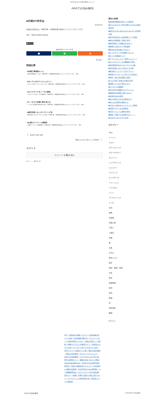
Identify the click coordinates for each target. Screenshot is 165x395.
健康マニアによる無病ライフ (79, 344)
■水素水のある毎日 (115, 96)
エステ (111, 143)
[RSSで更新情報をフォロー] (90, 53)
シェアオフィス (115, 163)
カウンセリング (115, 148)
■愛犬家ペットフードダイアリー (121, 71)
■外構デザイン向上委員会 (118, 109)
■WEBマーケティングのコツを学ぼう (123, 74)
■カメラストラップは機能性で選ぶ (121, 62)
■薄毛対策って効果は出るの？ (120, 43)
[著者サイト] (38, 53)
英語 (110, 293)
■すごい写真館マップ (116, 56)
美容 (110, 288)
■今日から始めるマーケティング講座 (122, 105)
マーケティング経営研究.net (79, 379)
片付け (111, 253)
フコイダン (113, 188)
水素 (110, 248)
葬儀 (110, 298)
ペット (111, 193)
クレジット (113, 158)
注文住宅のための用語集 (87, 369)
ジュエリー (113, 168)
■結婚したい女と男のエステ (119, 84)
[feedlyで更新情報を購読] (64, 53)
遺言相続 (112, 308)
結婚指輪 (112, 283)
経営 (110, 278)
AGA (110, 133)
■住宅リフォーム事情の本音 (119, 112)
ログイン (111, 321)
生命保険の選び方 (81, 338)
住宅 (110, 208)
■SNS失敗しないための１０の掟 (121, 68)
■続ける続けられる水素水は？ (120, 99)
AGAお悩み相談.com (72, 363)
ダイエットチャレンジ (88, 354)
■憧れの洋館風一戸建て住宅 (119, 40)
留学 (110, 263)
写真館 (111, 218)
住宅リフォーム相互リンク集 (75, 351)
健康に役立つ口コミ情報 (89, 360)
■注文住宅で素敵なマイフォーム (121, 90)
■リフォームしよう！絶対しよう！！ (122, 59)
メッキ (111, 203)
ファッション (114, 183)
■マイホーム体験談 (115, 87)
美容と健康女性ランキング (81, 366)
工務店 (111, 233)
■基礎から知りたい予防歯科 (119, 47)
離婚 (110, 313)
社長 (110, 273)
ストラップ (113, 173)
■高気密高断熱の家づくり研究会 (121, 22)
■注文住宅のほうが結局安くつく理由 (122, 37)
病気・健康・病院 (116, 268)
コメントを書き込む (64, 155)
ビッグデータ (114, 178)
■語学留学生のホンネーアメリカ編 (121, 65)
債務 (110, 213)
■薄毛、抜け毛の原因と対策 (119, 78)
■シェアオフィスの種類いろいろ (121, 53)
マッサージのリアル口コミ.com (85, 348)
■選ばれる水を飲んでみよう (119, 50)
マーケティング (115, 198)
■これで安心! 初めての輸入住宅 (120, 81)
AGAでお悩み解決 (71, 357)
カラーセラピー (115, 153)
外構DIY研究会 (32, 29)
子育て (111, 228)
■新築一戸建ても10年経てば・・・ (121, 115)
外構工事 (30, 43)
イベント (112, 138)
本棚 (110, 238)
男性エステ (113, 258)
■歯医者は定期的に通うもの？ (120, 93)
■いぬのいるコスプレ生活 (118, 118)
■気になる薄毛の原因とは (118, 102)
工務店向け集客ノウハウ (77, 335)
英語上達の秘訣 (94, 351)
